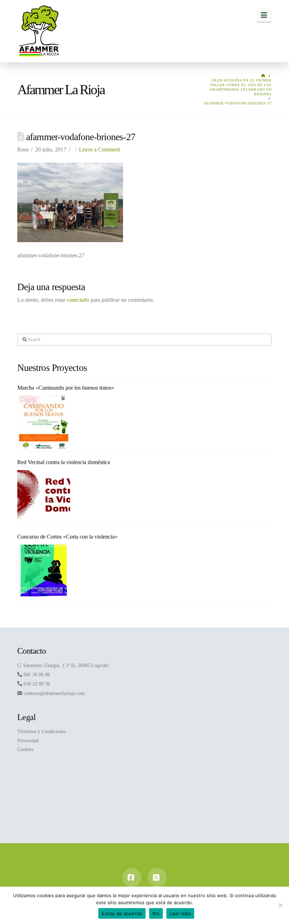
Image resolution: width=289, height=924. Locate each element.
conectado (78, 300)
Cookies (25, 749)
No (156, 913)
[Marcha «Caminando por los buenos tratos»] (43, 422)
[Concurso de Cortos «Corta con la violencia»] (43, 571)
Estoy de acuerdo (122, 913)
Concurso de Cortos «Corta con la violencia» (67, 537)
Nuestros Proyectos (52, 367)
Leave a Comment (99, 149)
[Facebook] (131, 877)
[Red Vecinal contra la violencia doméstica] (43, 496)
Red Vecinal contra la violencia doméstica (63, 462)
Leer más (180, 913)
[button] (264, 15)
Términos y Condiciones (41, 731)
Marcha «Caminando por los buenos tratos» (65, 388)
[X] (157, 877)
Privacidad (27, 740)
